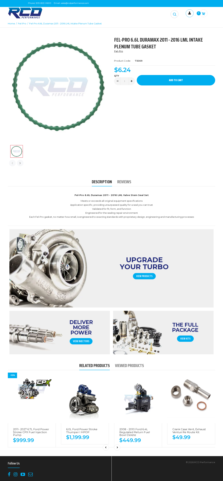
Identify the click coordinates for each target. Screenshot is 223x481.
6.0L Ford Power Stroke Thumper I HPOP (81, 431)
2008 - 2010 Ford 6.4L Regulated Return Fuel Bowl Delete (134, 432)
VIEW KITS (185, 339)
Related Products (94, 365)
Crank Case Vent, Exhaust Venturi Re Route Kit (189, 431)
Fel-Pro (118, 51)
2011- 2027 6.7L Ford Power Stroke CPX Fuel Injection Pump (31, 432)
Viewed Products (129, 365)
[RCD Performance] (25, 18)
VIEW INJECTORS (81, 341)
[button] (174, 14)
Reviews (124, 181)
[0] (203, 13)
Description (102, 181)
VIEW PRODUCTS (144, 276)
